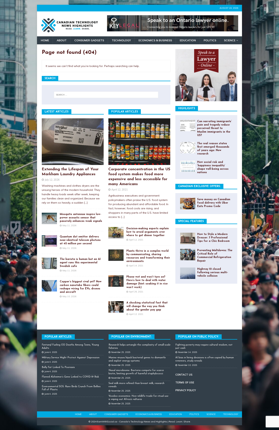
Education (188, 40)
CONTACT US (183, 374)
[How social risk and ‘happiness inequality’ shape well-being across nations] (187, 166)
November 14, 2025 (187, 352)
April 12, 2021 (119, 189)
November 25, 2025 (120, 352)
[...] (86, 202)
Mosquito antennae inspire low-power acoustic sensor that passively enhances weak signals (81, 218)
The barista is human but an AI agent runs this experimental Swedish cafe (80, 263)
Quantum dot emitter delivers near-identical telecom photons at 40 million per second (80, 240)
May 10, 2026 (69, 296)
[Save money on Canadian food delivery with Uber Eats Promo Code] (187, 203)
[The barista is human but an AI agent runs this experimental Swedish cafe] (49, 263)
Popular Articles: (58, 336)
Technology (121, 40)
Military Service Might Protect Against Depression (70, 357)
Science (229, 40)
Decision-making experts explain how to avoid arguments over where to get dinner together (147, 232)
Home (45, 40)
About (62, 40)
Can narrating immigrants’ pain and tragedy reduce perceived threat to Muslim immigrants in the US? (214, 128)
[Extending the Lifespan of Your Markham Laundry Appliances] (73, 141)
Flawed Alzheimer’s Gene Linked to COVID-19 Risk (70, 377)
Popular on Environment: (131, 336)
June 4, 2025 (50, 352)
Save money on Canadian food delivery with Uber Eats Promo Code (213, 203)
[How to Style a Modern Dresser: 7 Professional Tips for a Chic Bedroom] (187, 238)
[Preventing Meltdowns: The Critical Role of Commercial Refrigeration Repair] (187, 254)
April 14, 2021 (136, 265)
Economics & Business (155, 40)
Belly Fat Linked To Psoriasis (58, 367)
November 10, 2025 (187, 365)
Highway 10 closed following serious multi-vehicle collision (212, 272)
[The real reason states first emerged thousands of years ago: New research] (187, 147)
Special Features (191, 221)
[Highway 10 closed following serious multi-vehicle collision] (187, 273)
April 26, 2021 (136, 291)
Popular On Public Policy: (198, 336)
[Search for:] (106, 95)
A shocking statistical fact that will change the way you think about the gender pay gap (147, 306)
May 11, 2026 (69, 225)
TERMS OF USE (184, 382)
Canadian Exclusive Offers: (199, 186)
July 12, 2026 (52, 179)
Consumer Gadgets (89, 40)
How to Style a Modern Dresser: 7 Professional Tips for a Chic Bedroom (213, 238)
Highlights (186, 108)
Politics (210, 40)
